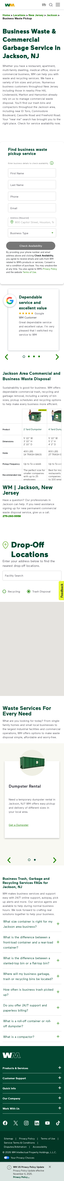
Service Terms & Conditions (19, 1142)
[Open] (52, 233)
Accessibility (40, 1146)
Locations (20, 15)
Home (7, 15)
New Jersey (37, 15)
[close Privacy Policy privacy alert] (50, 1167)
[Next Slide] (54, 859)
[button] (58, 4)
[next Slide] (57, 356)
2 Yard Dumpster (33, 429)
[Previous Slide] (9, 859)
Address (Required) (19, 218)
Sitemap (8, 1138)
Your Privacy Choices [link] (22, 1157)
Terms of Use (29, 272)
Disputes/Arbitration (15, 1146)
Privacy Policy (20, 1177)
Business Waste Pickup (18, 18)
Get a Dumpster (19, 824)
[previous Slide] (6, 356)
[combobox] (29, 233)
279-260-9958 (12, 516)
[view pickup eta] (44, 5)
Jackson (53, 15)
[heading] (31, 924)
